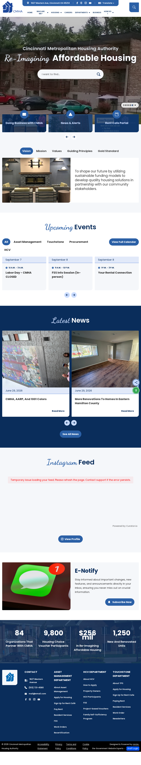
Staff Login (133, 748)
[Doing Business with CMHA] (24, 123)
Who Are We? (41, 12)
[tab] (26, 151)
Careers (68, 12)
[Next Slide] (74, 295)
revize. (136, 744)
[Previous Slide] (67, 295)
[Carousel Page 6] (131, 105)
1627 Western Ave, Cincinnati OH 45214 (50, 3)
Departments (81, 12)
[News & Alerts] (70, 123)
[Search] (99, 74)
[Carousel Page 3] (124, 105)
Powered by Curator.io (125, 526)
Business (97, 12)
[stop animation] (135, 105)
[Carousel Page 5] (128, 105)
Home (29, 12)
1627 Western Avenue (36, 681)
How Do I (107, 12)
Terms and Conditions (71, 746)
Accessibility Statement (43, 746)
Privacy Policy (58, 746)
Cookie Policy (86, 746)
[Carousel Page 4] (126, 105)
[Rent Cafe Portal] (117, 123)
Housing (55, 12)
